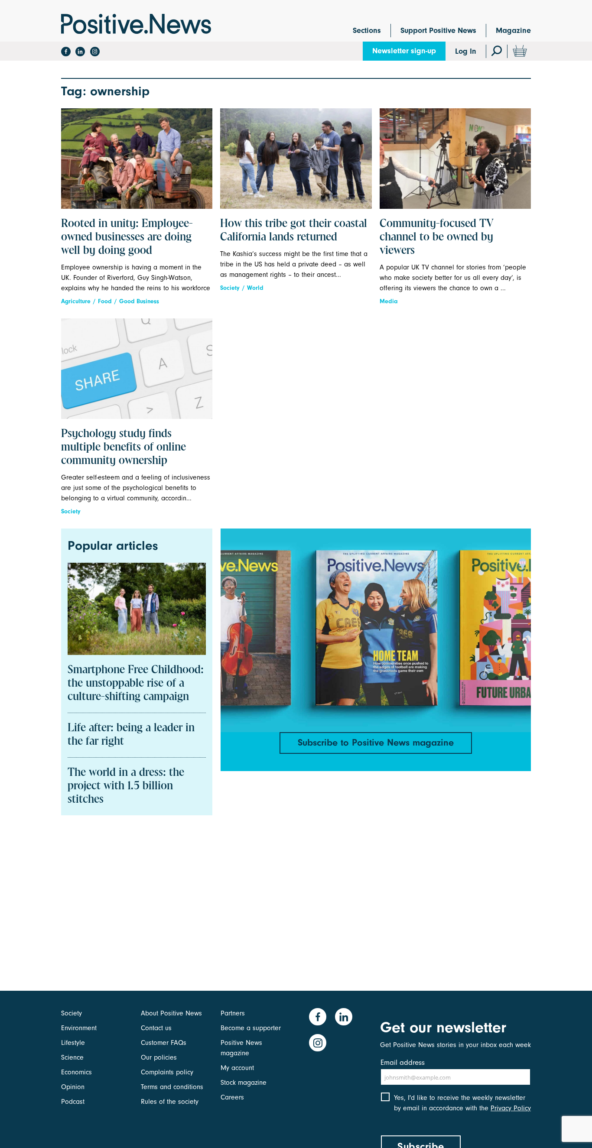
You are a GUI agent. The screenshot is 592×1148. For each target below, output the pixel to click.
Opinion (73, 1087)
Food (105, 301)
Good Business (139, 301)
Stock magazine (244, 1082)
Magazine (513, 30)
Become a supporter (251, 1028)
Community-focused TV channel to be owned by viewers (437, 237)
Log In (465, 51)
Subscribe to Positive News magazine (376, 742)
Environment (79, 1028)
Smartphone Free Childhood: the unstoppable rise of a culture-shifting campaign (136, 683)
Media (389, 301)
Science (72, 1057)
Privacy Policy (511, 1108)
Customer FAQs (163, 1043)
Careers (232, 1097)
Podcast (73, 1102)
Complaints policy (167, 1072)
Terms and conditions (172, 1087)
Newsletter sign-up (404, 50)
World (255, 288)
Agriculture (76, 301)
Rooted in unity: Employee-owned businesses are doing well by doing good (127, 237)
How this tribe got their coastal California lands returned (293, 231)
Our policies (159, 1057)
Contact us (156, 1028)
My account (237, 1068)
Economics (76, 1072)
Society (230, 288)
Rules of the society (169, 1102)
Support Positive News (438, 30)
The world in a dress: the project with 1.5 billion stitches (126, 786)
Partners (233, 1013)
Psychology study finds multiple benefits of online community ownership (123, 447)
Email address (403, 1062)
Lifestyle (73, 1043)
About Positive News (171, 1013)
